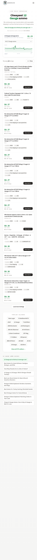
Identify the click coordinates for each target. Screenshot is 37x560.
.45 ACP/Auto (25, 329)
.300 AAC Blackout (13, 329)
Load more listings (18, 307)
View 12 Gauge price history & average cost (17, 27)
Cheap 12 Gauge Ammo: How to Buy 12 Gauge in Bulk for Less (18, 403)
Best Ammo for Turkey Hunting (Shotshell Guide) (18, 389)
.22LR (9, 322)
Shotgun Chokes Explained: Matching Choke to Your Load (17, 397)
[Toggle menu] (33, 3)
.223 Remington (25, 326)
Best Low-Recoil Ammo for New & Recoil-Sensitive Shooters (16, 379)
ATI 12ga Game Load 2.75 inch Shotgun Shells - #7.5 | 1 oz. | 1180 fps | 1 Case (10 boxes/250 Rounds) (18, 68)
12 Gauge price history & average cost (15, 359)
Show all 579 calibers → (18, 349)
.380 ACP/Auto (11, 341)
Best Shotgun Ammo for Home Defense (15, 393)
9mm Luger (11, 318)
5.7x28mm (14, 337)
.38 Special (23, 337)
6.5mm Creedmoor (14, 333)
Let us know (27, 30)
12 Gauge (17, 322)
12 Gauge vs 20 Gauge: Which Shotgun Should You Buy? (17, 373)
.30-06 (28, 341)
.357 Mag (25, 333)
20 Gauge (14, 344)
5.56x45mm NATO (23, 318)
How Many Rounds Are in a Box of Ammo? (16, 369)
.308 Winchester (12, 326)
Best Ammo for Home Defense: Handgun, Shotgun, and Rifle (16, 364)
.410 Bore (23, 344)
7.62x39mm (26, 322)
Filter (31, 61)
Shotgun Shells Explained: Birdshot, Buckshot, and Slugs (17, 384)
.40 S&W (20, 341)
